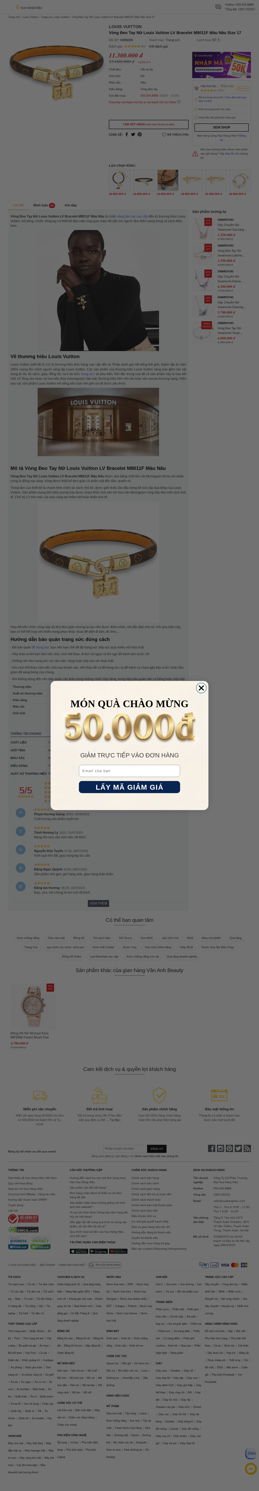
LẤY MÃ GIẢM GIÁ (129, 787)
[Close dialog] (201, 688)
